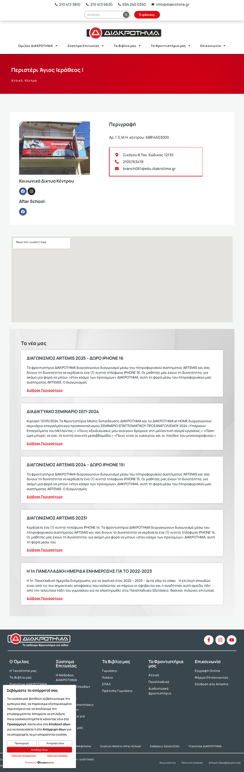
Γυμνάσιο (109, 671)
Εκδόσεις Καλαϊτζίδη (165, 746)
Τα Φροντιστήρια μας (168, 46)
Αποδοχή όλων (39, 749)
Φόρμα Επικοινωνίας (211, 677)
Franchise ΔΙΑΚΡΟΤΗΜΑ (28, 684)
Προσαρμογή (22, 743)
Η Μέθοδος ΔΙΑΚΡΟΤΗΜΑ (66, 677)
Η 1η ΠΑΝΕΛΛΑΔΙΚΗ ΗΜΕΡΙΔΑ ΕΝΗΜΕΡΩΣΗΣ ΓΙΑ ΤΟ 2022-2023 (89, 571)
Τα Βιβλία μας (125, 46)
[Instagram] (31, 191)
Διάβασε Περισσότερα (45, 390)
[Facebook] (23, 191)
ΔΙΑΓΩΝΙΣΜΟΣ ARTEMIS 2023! (57, 518)
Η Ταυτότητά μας (23, 671)
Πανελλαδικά (158, 682)
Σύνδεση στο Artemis (211, 684)
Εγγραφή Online (207, 671)
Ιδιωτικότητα (168, 762)
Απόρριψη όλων (55, 743)
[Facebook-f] (209, 640)
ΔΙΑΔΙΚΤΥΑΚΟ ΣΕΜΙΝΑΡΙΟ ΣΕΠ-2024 (63, 411)
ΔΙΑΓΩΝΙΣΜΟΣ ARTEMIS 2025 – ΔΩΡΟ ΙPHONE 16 (75, 358)
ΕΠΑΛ (106, 684)
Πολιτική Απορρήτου (23, 755)
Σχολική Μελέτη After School (120, 746)
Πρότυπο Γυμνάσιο (117, 691)
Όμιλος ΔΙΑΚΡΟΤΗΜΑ (35, 46)
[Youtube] (231, 640)
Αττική (153, 675)
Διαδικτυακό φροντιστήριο (159, 690)
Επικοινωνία (210, 46)
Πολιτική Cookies (192, 762)
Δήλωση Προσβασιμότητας (225, 762)
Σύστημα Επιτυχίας (83, 46)
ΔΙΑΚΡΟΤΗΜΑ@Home (76, 746)
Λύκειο (107, 677)
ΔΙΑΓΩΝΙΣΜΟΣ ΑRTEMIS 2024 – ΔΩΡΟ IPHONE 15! (76, 465)
